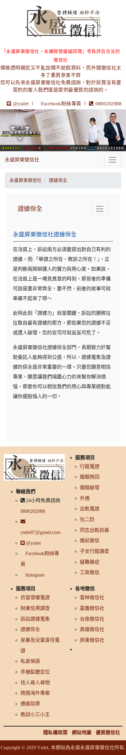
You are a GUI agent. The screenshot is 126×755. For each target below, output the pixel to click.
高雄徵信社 (92, 629)
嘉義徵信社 (92, 608)
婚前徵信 (89, 540)
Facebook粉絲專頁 (61, 103)
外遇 (85, 498)
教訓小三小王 (35, 714)
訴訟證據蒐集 (35, 619)
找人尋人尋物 (35, 682)
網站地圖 (81, 732)
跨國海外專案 (35, 693)
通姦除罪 (30, 703)
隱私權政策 (55, 732)
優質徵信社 (108, 732)
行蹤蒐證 (89, 466)
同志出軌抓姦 (94, 530)
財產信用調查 (35, 608)
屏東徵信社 (92, 640)
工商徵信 (89, 572)
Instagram (34, 574)
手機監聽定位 (35, 671)
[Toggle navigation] (112, 160)
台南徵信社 (92, 619)
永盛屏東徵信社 (22, 159)
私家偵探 (30, 661)
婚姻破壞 (89, 487)
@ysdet (20, 103)
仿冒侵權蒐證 (35, 597)
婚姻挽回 (89, 476)
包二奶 (87, 519)
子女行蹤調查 (94, 551)
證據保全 (30, 208)
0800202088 (107, 103)
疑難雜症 (89, 562)
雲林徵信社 (92, 597)
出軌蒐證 (89, 508)
